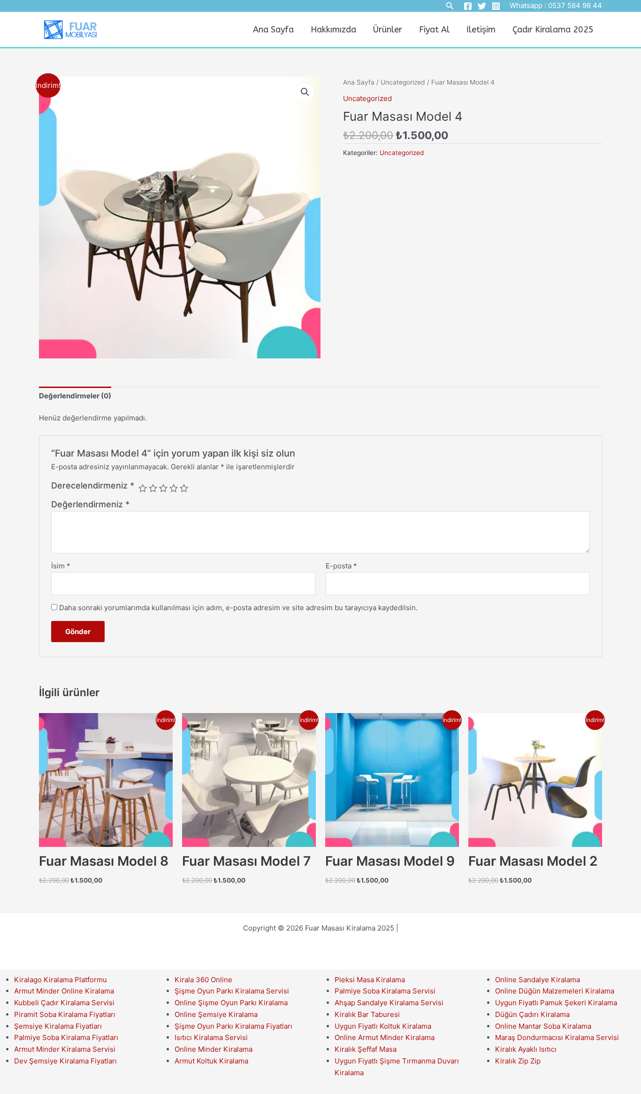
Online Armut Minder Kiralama (385, 1037)
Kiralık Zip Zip (518, 1060)
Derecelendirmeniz (92, 485)
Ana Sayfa (273, 29)
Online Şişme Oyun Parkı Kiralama (231, 1002)
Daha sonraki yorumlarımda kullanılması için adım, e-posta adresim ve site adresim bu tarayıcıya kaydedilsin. (238, 607)
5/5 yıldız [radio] (184, 488)
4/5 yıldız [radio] (173, 488)
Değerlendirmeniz (90, 504)
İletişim (481, 29)
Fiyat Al (434, 29)
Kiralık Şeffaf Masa (366, 1049)
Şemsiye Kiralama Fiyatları (58, 1026)
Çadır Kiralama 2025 (553, 29)
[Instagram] (496, 6)
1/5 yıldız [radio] (142, 488)
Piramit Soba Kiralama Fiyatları (64, 1014)
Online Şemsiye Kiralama (216, 1014)
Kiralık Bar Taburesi (367, 1014)
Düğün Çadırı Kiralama (532, 1014)
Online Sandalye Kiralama (537, 979)
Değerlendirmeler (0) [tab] (75, 395)
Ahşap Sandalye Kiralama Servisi (389, 1002)
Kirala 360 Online (203, 979)
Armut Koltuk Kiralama (211, 1060)
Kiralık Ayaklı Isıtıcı (526, 1049)
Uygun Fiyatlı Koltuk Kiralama (383, 1026)
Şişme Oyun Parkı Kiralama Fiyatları (233, 1026)
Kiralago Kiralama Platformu (60, 979)
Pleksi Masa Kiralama (370, 979)
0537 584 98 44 (575, 5)
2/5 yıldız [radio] (153, 488)
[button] (305, 92)
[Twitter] (482, 6)
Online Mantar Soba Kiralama (543, 1026)
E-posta (341, 565)
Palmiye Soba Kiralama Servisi (385, 990)
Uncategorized (403, 82)
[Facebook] (468, 6)
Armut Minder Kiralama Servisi (64, 1049)
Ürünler (387, 29)
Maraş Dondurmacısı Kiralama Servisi (557, 1037)
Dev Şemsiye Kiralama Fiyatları (65, 1060)
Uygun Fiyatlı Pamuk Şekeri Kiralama (556, 1002)
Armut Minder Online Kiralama (64, 990)
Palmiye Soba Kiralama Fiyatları (66, 1037)
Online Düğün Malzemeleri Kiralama (554, 990)
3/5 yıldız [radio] (163, 488)
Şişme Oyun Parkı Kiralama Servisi (232, 990)
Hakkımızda (333, 29)
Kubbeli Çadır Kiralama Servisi (64, 1002)
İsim (60, 565)
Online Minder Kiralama (213, 1049)
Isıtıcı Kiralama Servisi (211, 1037)
